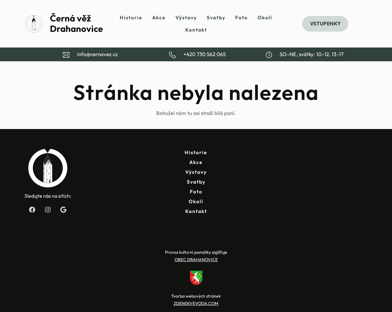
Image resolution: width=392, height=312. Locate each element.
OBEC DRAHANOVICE (196, 259)
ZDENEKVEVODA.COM (196, 303)
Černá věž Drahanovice (76, 24)
